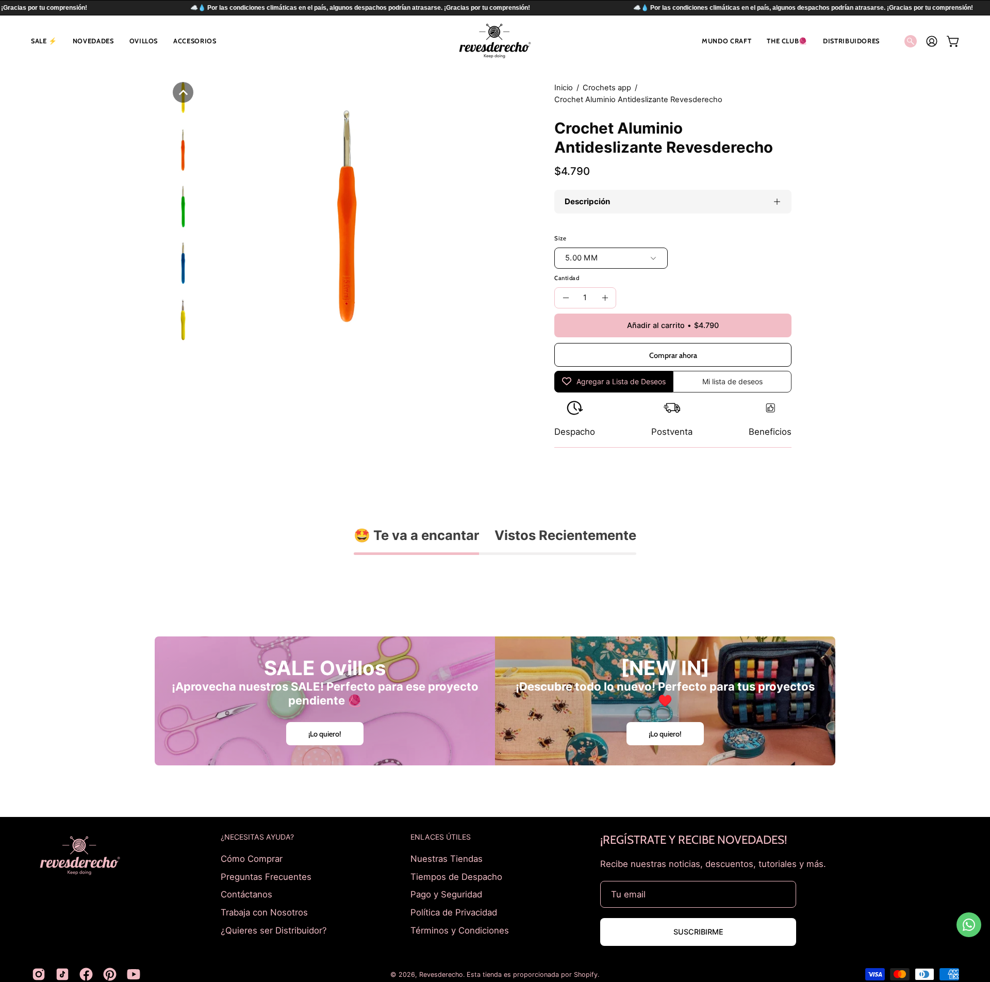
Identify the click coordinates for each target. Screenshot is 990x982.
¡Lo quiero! (324, 733)
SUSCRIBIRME (698, 931)
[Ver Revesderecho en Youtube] (133, 974)
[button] (44, 41)
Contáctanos (246, 894)
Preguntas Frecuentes (266, 876)
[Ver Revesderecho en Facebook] (86, 974)
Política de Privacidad (453, 912)
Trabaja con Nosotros (264, 912)
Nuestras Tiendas (446, 859)
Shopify (586, 974)
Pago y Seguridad (446, 894)
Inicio (563, 87)
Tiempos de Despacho (456, 876)
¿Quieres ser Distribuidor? (274, 930)
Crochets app (607, 87)
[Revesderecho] (495, 41)
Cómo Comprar (252, 859)
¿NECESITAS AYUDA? (257, 836)
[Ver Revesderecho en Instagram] (38, 974)
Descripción (587, 201)
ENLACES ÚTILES (440, 836)
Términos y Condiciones (459, 930)
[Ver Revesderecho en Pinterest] (110, 974)
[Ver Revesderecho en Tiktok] (62, 974)
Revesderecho (441, 974)
